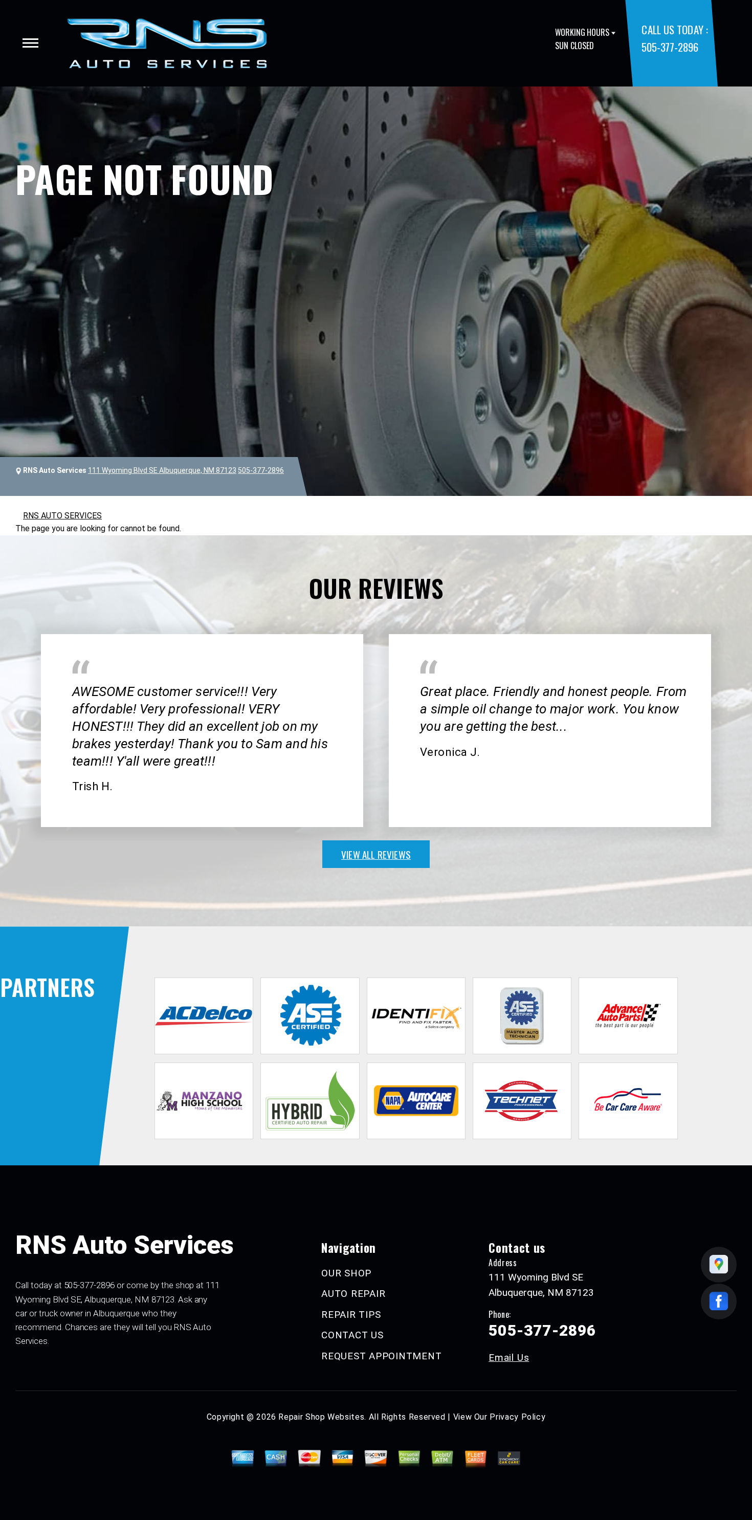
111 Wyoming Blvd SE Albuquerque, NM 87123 (162, 470)
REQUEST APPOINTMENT (381, 1356)
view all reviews (376, 854)
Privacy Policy (517, 1417)
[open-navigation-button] (30, 43)
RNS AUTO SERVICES (62, 515)
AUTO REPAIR (353, 1293)
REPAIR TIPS (351, 1314)
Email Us (509, 1357)
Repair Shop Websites (321, 1417)
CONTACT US (352, 1335)
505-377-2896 (670, 47)
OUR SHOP (346, 1273)
